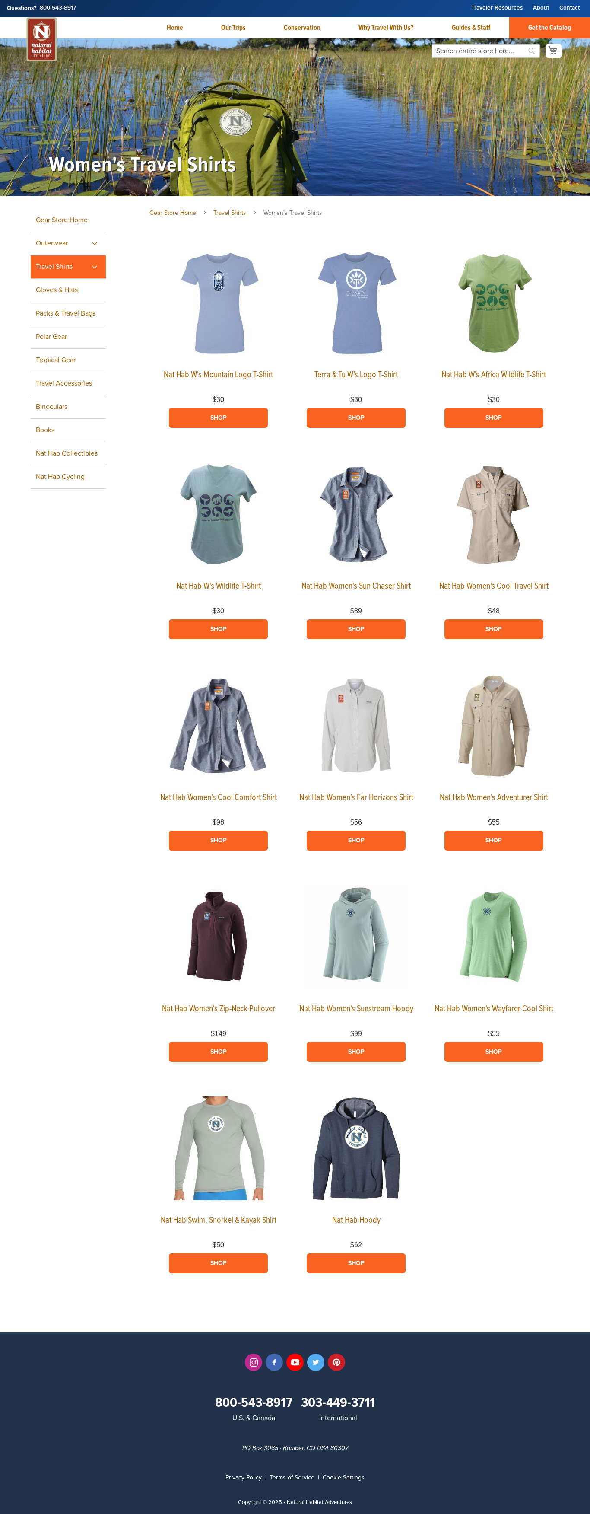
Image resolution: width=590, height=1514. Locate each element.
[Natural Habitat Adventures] (41, 40)
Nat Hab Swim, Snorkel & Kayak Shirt (218, 1220)
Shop (218, 417)
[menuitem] (68, 243)
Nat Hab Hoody (356, 1220)
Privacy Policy (243, 1477)
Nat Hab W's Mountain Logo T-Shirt (218, 375)
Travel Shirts (230, 213)
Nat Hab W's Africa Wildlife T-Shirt (493, 375)
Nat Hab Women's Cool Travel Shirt (494, 586)
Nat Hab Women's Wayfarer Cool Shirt (494, 1009)
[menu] (77, 349)
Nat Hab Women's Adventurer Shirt (494, 797)
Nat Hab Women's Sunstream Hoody (356, 1009)
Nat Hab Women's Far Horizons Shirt (356, 797)
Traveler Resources (497, 8)
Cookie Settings (344, 1477)
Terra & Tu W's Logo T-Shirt (356, 375)
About (541, 8)
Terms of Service (292, 1477)
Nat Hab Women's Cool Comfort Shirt (218, 797)
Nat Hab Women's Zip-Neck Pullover (218, 1009)
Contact (569, 8)
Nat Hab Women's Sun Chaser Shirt (356, 586)
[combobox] (486, 51)
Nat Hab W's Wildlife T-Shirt (218, 586)
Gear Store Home (172, 213)
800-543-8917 (58, 8)
